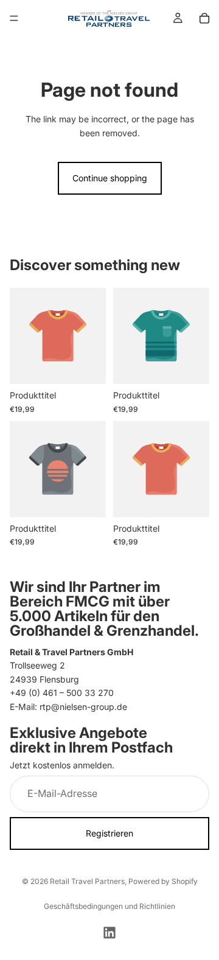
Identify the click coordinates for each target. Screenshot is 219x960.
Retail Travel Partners (87, 881)
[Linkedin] (109, 932)
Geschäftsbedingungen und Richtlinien (109, 906)
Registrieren (109, 833)
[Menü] (14, 18)
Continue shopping (109, 178)
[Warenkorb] (204, 18)
